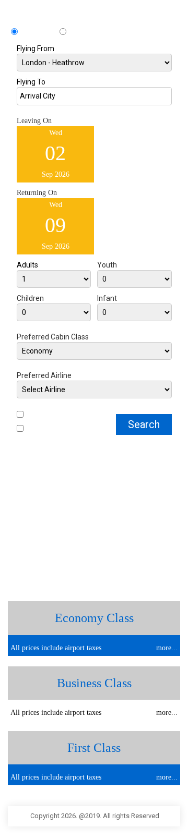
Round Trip (40, 32)
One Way (82, 32)
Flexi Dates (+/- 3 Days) (58, 429)
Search (144, 424)
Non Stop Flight (47, 415)
